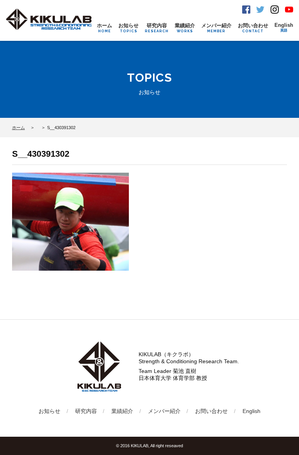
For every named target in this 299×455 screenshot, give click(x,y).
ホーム (104, 28)
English (283, 27)
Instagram (275, 9)
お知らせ (128, 28)
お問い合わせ (253, 28)
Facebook (246, 9)
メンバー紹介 (216, 28)
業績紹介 (185, 28)
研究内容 (157, 28)
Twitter (260, 9)
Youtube (289, 9)
